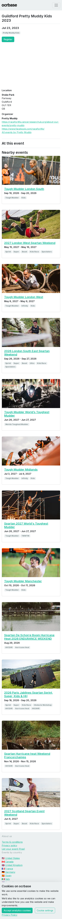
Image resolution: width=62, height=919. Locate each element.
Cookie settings (45, 910)
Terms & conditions (12, 842)
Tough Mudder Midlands (21, 469)
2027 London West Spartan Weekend (29, 243)
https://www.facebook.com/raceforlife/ (23, 128)
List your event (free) (13, 848)
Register (8, 39)
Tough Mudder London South (24, 189)
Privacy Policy (9, 914)
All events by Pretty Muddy (17, 132)
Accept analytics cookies (17, 910)
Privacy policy (9, 845)
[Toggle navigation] (56, 5)
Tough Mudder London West (23, 297)
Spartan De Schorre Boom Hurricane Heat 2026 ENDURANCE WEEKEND (29, 636)
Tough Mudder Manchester (23, 581)
